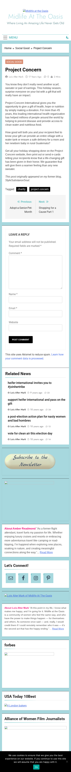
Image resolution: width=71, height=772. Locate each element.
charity (22, 189)
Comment (15, 253)
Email (13, 308)
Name (13, 294)
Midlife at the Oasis (35, 16)
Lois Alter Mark (16, 76)
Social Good (14, 61)
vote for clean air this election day (30, 433)
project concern (40, 189)
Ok (36, 767)
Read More (46, 552)
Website (13, 322)
